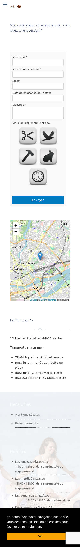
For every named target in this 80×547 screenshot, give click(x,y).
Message (18, 104)
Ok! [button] (40, 536)
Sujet (15, 80)
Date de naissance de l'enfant (31, 92)
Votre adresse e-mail (25, 69)
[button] (43, 527)
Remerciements (26, 423)
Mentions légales (27, 414)
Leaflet (33, 299)
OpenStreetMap (48, 299)
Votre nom (19, 57)
